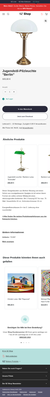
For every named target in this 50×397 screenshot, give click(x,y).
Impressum (32, 392)
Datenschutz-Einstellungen (9, 392)
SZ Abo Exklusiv (25, 2)
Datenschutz (23, 392)
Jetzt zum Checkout (25, 116)
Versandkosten (27, 128)
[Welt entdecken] (3, 356)
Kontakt (40, 392)
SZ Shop (36, 2)
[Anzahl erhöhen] (14, 91)
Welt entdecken (11, 356)
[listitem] (21, 166)
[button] (2, 166)
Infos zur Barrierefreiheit (14, 394)
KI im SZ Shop (7, 351)
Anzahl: (5, 87)
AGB (3, 394)
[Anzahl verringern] (5, 91)
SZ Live (13, 2)
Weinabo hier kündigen (29, 394)
